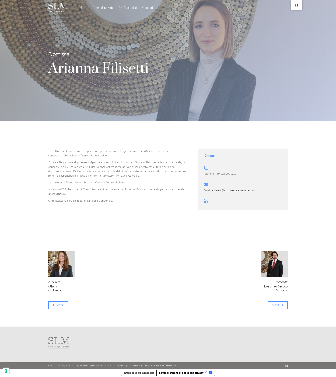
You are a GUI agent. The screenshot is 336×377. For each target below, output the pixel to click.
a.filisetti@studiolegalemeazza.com (233, 190)
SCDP (175, 365)
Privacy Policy (120, 365)
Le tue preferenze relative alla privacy (181, 372)
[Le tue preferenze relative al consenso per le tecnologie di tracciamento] (6, 371)
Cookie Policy (135, 365)
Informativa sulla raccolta (139, 372)
